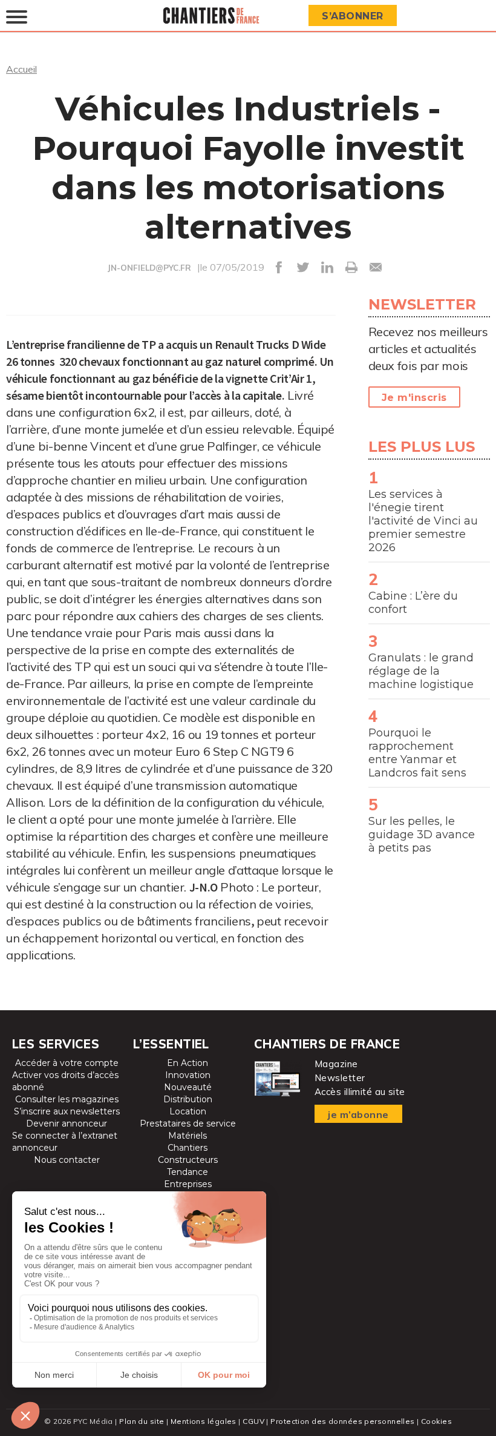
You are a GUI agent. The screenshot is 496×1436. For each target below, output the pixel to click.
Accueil (21, 69)
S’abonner (352, 16)
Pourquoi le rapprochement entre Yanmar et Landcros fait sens (417, 752)
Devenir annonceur (66, 1123)
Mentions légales (204, 1421)
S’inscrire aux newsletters (67, 1111)
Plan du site (141, 1421)
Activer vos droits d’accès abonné (65, 1081)
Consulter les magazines (67, 1099)
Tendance (187, 1171)
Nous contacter (67, 1159)
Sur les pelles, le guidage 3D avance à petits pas (421, 835)
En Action (187, 1062)
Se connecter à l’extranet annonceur (64, 1141)
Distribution (187, 1099)
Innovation (187, 1075)
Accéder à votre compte (67, 1062)
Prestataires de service (188, 1123)
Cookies (436, 1421)
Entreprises (188, 1184)
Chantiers (187, 1147)
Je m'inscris (414, 397)
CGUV (253, 1421)
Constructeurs (188, 1159)
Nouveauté (188, 1087)
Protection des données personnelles (342, 1421)
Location (187, 1111)
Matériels (187, 1135)
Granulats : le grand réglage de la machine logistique (421, 671)
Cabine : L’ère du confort (413, 602)
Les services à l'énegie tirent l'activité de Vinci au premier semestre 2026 (423, 521)
